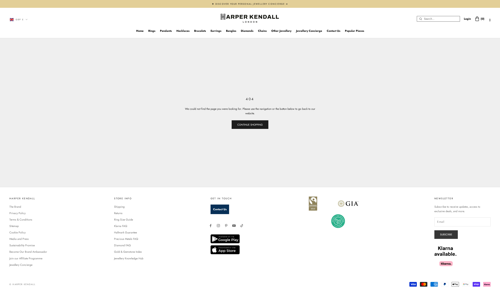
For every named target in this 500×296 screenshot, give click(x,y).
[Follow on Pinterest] (226, 226)
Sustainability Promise (22, 245)
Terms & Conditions (20, 220)
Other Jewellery (281, 31)
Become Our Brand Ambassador (28, 252)
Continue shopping (250, 125)
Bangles (231, 31)
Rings (151, 31)
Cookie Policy (17, 232)
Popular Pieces (354, 31)
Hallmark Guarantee (125, 232)
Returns (118, 213)
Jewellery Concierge (309, 31)
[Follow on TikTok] (242, 226)
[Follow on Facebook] (210, 226)
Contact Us (333, 31)
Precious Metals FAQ (126, 239)
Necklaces (182, 31)
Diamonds (247, 31)
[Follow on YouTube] (234, 226)
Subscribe (446, 234)
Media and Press (19, 239)
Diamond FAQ (122, 245)
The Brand (15, 207)
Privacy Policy (17, 213)
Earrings (216, 31)
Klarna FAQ (120, 226)
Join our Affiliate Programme (25, 258)
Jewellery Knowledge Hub (128, 258)
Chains (262, 31)
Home (140, 31)
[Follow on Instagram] (218, 226)
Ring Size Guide (123, 220)
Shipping (119, 207)
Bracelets (200, 31)
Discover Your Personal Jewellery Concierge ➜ (251, 3)
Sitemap (14, 226)
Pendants (166, 31)
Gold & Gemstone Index (128, 252)
